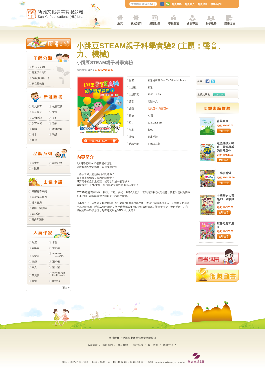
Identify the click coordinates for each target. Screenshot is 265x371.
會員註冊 (203, 4)
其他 (34, 140)
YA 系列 (36, 213)
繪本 (34, 134)
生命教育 (37, 112)
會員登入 (190, 4)
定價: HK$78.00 (98, 140)
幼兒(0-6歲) (38, 66)
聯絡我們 (216, 4)
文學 (54, 112)
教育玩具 (57, 106)
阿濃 (34, 242)
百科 (54, 117)
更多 (64, 287)
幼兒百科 (153, 108)
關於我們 (108, 345)
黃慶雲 (35, 275)
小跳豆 (35, 168)
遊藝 (54, 123)
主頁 (120, 23)
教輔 (34, 128)
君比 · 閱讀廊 (39, 208)
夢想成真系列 (39, 197)
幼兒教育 (37, 106)
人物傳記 (37, 117)
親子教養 (153, 345)
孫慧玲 (35, 256)
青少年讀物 (38, 219)
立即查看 (224, 130)
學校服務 (173, 23)
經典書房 (37, 202)
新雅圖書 (92, 345)
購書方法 (168, 345)
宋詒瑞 (56, 247)
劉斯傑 (56, 261)
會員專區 (177, 4)
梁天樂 (56, 267)
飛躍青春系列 (39, 191)
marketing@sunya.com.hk (170, 362)
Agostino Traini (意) (58, 254)
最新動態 (123, 345)
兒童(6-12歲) (40, 72)
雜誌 (54, 134)
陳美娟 (56, 280)
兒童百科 (163, 108)
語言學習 (37, 123)
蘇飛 (34, 280)
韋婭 (34, 261)
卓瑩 (54, 242)
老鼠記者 (57, 162)
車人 (34, 267)
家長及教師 (38, 83)
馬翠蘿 (35, 247)
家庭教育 (57, 128)
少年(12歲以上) (40, 78)
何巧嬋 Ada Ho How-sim (59, 274)
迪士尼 (35, 162)
